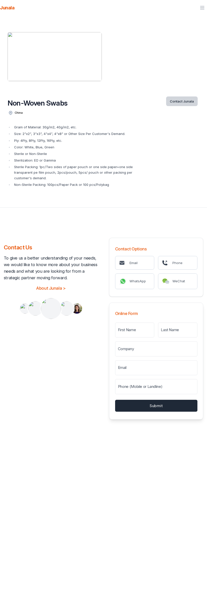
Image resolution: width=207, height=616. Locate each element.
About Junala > (50, 288)
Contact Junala (182, 101)
